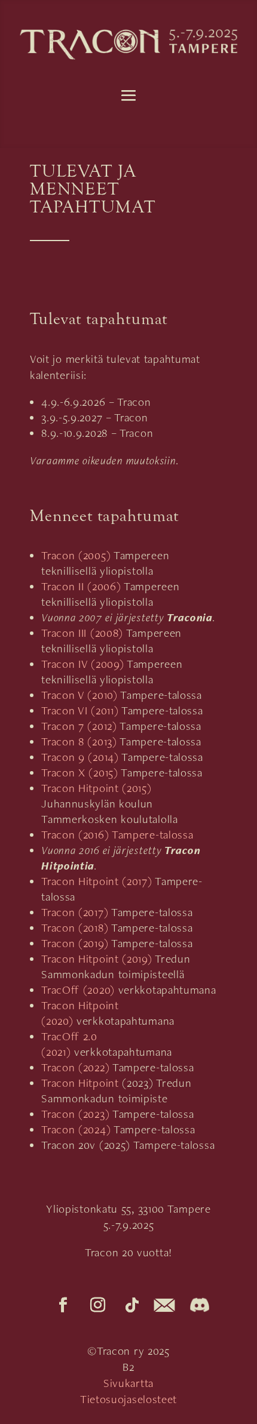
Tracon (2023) (75, 1113)
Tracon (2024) (76, 1129)
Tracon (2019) (74, 943)
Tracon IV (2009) (82, 663)
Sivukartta (128, 1383)
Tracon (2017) (74, 912)
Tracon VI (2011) (79, 710)
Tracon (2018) (74, 927)
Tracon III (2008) (82, 632)
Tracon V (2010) (79, 695)
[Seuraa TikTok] (133, 1305)
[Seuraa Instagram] (98, 1305)
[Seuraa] (164, 1305)
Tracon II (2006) (81, 586)
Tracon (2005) (76, 555)
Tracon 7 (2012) (79, 726)
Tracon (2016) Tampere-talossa (117, 834)
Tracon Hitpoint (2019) (98, 958)
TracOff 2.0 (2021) (69, 1044)
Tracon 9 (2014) (80, 757)
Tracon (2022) (75, 1067)
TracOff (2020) (78, 989)
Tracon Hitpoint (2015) (96, 788)
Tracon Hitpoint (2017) (98, 881)
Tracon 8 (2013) (79, 741)
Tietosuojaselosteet (128, 1399)
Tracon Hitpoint (80, 1082)
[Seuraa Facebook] (63, 1305)
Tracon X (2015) (79, 772)
